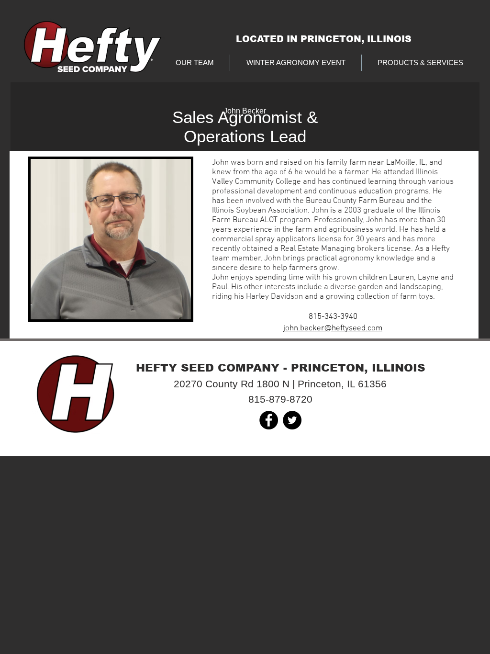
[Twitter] (292, 420)
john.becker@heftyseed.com (332, 328)
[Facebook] (268, 420)
